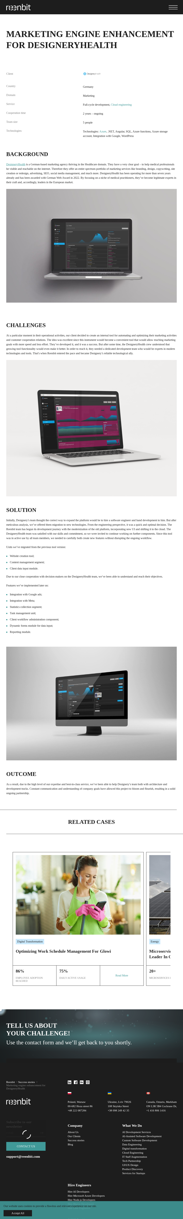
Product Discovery (132, 1169)
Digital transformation (134, 1148)
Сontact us (26, 1146)
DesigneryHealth (15, 164)
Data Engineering (132, 1144)
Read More (121, 975)
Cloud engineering (121, 104)
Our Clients (74, 1136)
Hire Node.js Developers (81, 1199)
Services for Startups (133, 1173)
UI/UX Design (130, 1165)
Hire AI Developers (78, 1191)
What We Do (132, 1125)
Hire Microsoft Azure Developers (86, 1195)
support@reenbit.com (23, 1156)
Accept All (17, 1213)
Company (75, 1125)
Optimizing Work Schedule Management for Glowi (63, 951)
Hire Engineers (79, 1185)
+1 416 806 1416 (156, 1110)
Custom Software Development (139, 1140)
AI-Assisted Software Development (142, 1136)
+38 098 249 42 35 (118, 1110)
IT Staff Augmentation (134, 1156)
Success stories (26, 1082)
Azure (102, 131)
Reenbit (10, 1082)
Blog (70, 1144)
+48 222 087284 (77, 1110)
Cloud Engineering (132, 1152)
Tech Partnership (131, 1160)
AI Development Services (137, 1132)
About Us (73, 1132)
